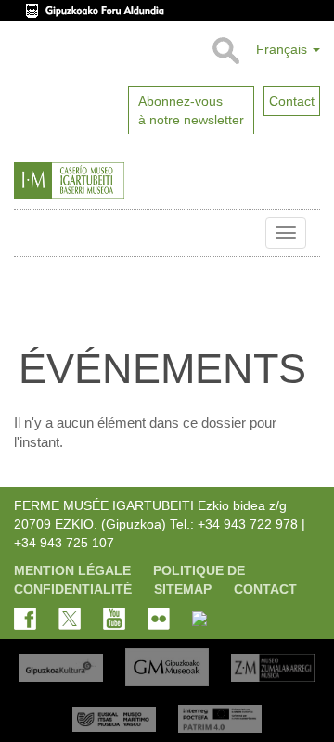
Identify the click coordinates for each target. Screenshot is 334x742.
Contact (265, 589)
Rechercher (225, 51)
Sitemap (183, 589)
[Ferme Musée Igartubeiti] (106, 180)
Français (283, 49)
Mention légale (72, 570)
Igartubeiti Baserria (28, 233)
